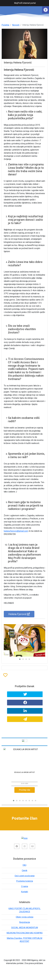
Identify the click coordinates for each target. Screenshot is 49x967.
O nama (24, 886)
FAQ (24, 865)
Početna (5, 25)
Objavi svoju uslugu (24, 917)
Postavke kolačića (24, 881)
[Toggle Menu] (3, 3)
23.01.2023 (24, 783)
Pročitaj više (24, 790)
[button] (45, 9)
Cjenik (24, 870)
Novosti (15, 25)
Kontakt (24, 891)
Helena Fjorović (17, 614)
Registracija (24, 922)
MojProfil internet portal (25, 3)
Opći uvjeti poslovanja (24, 876)
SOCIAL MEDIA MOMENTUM (24, 927)
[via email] (25, 719)
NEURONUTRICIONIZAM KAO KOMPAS (25, 933)
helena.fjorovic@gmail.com (16, 531)
